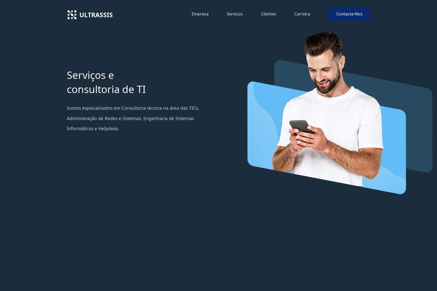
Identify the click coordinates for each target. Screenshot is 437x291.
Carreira (302, 14)
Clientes (268, 14)
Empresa (200, 14)
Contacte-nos (349, 14)
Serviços (235, 14)
